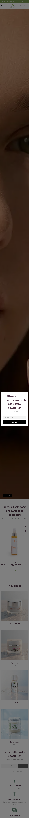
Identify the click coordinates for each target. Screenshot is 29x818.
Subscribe (14, 422)
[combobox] (26, 6)
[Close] (26, 394)
